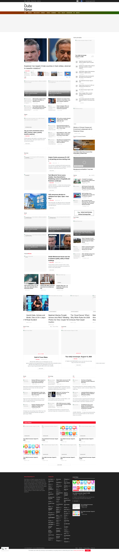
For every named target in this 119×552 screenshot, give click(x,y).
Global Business (50, 531)
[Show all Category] (92, 136)
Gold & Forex (55, 326)
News (57, 515)
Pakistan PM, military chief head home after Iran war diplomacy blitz (47, 287)
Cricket (49, 501)
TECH (59, 12)
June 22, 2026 (59, 144)
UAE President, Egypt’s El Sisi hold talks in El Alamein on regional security (39, 100)
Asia (49, 492)
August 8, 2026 (63, 441)
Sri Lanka (66, 513)
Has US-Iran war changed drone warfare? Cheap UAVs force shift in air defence (64, 141)
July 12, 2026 (28, 94)
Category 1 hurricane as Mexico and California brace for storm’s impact (83, 128)
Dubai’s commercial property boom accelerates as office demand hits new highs (88, 248)
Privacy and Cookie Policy (79, 550)
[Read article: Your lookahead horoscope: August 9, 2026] (50, 431)
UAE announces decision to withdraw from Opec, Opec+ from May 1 (58, 196)
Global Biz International (40, 547)
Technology (66, 520)
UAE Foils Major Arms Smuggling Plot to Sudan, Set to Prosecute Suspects (88, 195)
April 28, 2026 (57, 200)
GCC (65, 487)
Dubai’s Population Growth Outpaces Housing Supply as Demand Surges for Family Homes (88, 240)
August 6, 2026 (26, 460)
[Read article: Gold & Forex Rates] (41, 342)
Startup (65, 515)
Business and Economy (30, 282)
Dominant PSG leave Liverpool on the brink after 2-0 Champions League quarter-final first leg (38, 381)
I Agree (87, 550)
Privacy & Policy (33, 1)
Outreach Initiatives (58, 531)
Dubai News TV (29, 547)
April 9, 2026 (34, 384)
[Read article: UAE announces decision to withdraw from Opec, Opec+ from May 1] (35, 201)
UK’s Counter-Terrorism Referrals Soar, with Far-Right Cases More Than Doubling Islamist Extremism (88, 202)
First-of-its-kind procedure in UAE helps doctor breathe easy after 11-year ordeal (63, 127)
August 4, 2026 (63, 460)
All (67, 77)
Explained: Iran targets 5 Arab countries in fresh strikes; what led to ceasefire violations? (63, 100)
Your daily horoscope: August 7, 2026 (86, 439)
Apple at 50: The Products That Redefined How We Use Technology (62, 393)
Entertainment (30, 311)
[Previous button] (25, 37)
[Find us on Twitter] (83, 1)
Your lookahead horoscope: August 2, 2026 (87, 458)
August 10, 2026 (81, 358)
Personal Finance (58, 537)
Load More (59, 464)
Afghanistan (51, 481)
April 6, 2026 (34, 396)
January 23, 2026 (85, 190)
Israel (57, 491)
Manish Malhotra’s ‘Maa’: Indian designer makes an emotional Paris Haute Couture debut (63, 134)
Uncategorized (67, 535)
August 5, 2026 (45, 460)
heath (49, 539)
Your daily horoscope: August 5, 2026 (49, 458)
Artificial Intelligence (50, 488)
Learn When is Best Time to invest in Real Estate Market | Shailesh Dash (82, 152)
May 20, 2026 (57, 182)
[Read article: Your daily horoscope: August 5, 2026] (50, 450)
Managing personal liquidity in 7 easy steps (83, 169)
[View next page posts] (48, 148)
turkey (65, 530)
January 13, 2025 (60, 289)
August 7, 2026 (82, 441)
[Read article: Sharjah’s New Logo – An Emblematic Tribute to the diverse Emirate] (63, 279)
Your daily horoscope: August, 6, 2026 (30, 458)
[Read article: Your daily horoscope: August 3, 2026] (68, 450)
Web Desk (38, 359)
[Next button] (27, 37)
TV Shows (66, 531)
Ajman (49, 486)
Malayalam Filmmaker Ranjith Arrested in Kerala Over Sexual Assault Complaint (82, 317)
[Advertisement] (59, 23)
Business (53, 12)
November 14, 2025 (85, 197)
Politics (57, 518)
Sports (78, 12)
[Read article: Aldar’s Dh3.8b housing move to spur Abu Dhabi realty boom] (77, 256)
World (48, 12)
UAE (25, 12)
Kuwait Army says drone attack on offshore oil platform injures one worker (35, 92)
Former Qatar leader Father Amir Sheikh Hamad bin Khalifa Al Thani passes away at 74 (46, 67)
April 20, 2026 (27, 289)
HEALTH (63, 12)
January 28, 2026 (44, 359)
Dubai (26, 256)
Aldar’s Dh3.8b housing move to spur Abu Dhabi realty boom (88, 255)
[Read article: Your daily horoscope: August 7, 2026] (87, 431)
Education (50, 512)
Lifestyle (58, 499)
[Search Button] (94, 12)
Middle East (66, 489)
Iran (57, 489)
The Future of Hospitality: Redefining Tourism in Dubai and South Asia (88, 381)
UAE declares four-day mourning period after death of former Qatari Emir (59, 92)
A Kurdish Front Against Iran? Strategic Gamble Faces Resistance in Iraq (88, 180)
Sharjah (65, 507)
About (25, 1)
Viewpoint (66, 541)
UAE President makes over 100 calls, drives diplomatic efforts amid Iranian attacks (31, 287)
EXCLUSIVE (50, 522)
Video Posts (66, 538)
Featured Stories (45, 282)
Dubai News (27, 70)
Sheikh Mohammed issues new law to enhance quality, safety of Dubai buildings (59, 258)
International (28, 62)
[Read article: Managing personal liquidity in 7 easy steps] (84, 162)
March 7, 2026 (84, 183)
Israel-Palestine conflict (59, 493)
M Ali (50, 163)
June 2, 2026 (84, 384)
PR (74, 12)
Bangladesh (50, 494)
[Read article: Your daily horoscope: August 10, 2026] (85, 47)
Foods (57, 521)
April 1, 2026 (59, 396)
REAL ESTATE (37, 12)
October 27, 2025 (85, 258)
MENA (57, 509)
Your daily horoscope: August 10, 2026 (81, 55)
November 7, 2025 (85, 206)
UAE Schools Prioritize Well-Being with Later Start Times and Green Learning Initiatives (88, 188)
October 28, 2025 (85, 250)
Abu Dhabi (50, 479)
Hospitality (58, 482)
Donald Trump (51, 503)
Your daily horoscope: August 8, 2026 (86, 89)
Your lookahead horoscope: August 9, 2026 (86, 81)
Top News (66, 526)
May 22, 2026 (54, 163)
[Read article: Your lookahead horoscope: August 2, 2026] (87, 450)
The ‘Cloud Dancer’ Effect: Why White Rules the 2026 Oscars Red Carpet (58, 317)
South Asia (66, 509)
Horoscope (69, 12)
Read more (28, 143)
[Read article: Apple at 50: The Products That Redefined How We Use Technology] (51, 394)
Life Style (58, 497)
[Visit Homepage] (28, 7)
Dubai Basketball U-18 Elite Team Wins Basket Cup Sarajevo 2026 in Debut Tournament (38, 393)
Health (57, 501)
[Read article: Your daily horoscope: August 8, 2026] (68, 431)
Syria (65, 517)
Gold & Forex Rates (41, 357)
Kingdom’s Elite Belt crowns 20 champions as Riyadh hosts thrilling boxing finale (38, 406)
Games (57, 523)
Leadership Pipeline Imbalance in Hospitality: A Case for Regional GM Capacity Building (88, 393)
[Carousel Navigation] (47, 37)
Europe (49, 520)
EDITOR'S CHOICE (50, 509)
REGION (30, 12)
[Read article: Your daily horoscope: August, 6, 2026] (31, 450)
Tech (65, 518)
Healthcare (50, 538)
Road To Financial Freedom (66, 494)
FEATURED (77, 148)
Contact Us (39, 1)
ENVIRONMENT (51, 517)
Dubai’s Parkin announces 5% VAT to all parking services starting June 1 (59, 159)
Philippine (58, 540)
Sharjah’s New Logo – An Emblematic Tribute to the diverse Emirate (62, 287)
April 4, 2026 (34, 408)
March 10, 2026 (57, 262)
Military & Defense (58, 511)
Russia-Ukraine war (67, 501)
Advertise (28, 1)
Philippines (66, 479)
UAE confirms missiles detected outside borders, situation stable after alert (63, 120)
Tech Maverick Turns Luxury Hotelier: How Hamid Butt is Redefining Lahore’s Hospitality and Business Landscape (59, 178)
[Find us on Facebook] (81, 1)
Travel (57, 525)
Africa (49, 484)
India (57, 484)
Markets (58, 507)
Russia (65, 498)
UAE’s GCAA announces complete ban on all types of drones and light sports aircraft (63, 404)
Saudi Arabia (66, 504)
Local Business (59, 504)
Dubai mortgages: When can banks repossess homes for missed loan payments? (63, 107)
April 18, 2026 (43, 289)
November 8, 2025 (85, 243)
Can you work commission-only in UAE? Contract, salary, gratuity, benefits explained (34, 132)
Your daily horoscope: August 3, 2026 (67, 458)
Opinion (43, 12)
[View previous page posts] (46, 148)
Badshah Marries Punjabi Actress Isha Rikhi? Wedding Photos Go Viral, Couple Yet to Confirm (37, 318)
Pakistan (58, 534)
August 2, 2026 (82, 460)
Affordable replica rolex (27, 418)
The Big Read (67, 523)
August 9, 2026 (45, 441)
